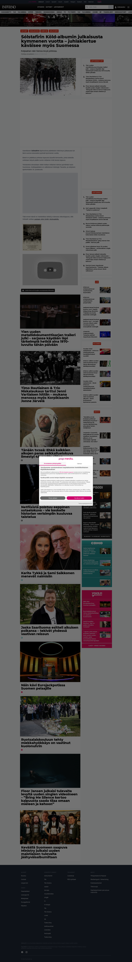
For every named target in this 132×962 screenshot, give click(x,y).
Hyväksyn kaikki (79, 498)
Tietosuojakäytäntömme (85, 503)
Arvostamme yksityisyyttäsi (52, 463)
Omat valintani (53, 498)
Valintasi (79, 463)
